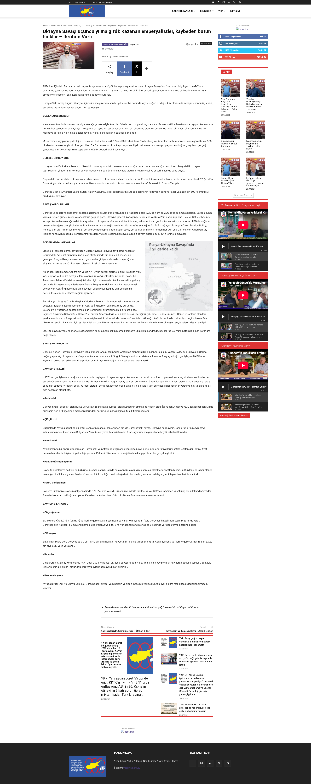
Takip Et (262, 43)
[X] (234, 2)
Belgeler (205, 10)
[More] (147, 68)
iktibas (46, 25)
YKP (220, 10)
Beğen (263, 36)
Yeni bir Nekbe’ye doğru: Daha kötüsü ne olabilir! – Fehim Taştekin (254, 104)
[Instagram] (223, 2)
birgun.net (134, 44)
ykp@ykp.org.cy (105, 2)
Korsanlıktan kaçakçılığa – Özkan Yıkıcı (228, 180)
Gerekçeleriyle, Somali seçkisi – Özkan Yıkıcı (125, 631)
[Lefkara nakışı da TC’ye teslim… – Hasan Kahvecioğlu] (255, 167)
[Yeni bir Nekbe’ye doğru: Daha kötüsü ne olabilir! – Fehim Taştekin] (255, 88)
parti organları (182, 10)
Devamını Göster (242, 195)
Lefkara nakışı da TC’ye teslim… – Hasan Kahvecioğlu (255, 182)
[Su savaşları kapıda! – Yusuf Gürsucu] (230, 130)
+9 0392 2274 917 (79, 2)
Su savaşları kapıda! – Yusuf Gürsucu (229, 143)
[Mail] (228, 2)
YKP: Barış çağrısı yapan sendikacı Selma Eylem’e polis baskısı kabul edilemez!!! (195, 641)
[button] (213, 2)
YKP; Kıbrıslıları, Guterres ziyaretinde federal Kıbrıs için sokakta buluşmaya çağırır (195, 707)
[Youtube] (239, 2)
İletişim (235, 10)
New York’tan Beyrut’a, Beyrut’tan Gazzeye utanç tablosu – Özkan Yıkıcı (229, 105)
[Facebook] (218, 2)
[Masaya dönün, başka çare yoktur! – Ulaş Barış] (255, 130)
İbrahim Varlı (56, 25)
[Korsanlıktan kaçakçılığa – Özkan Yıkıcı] (230, 167)
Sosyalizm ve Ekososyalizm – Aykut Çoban (189, 631)
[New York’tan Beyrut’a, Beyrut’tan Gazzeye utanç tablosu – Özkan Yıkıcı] (230, 88)
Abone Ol (261, 57)
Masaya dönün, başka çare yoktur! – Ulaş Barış (254, 145)
